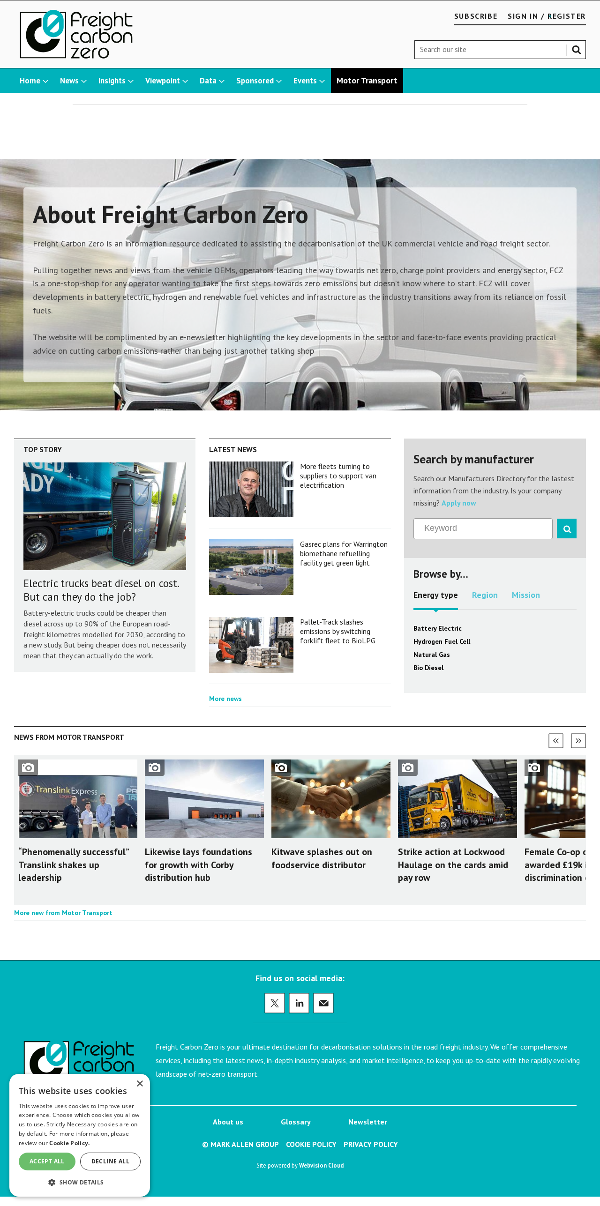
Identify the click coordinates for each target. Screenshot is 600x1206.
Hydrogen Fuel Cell (441, 641)
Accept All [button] (47, 1161)
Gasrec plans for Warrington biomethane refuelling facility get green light (344, 553)
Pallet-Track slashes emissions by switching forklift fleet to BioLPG (337, 631)
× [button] (139, 1083)
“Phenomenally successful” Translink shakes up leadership (73, 864)
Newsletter (367, 1121)
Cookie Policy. (69, 1143)
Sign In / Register (547, 16)
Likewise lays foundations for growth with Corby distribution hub (198, 864)
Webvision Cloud (321, 1165)
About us (228, 1121)
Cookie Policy (311, 1144)
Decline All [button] (110, 1161)
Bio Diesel (428, 667)
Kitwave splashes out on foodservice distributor (321, 858)
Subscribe (475, 16)
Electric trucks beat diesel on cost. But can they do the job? (101, 589)
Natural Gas (431, 654)
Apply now (459, 502)
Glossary (296, 1121)
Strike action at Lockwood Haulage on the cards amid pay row (453, 864)
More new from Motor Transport (63, 912)
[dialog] (79, 1135)
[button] (80, 1181)
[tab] (435, 598)
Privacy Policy (371, 1144)
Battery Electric (437, 628)
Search (578, 47)
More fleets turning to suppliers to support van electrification (338, 476)
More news (225, 698)
